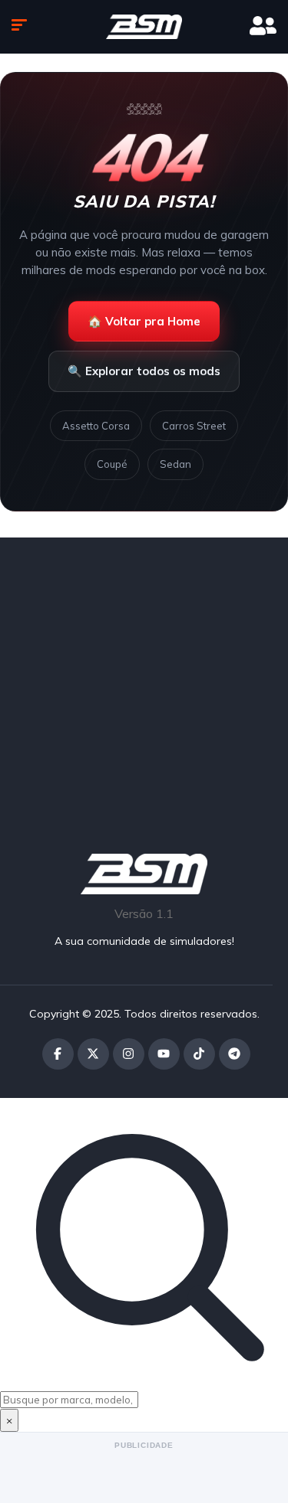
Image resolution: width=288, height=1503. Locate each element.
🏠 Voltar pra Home (144, 321)
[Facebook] (58, 1054)
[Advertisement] (144, 675)
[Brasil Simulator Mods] (144, 27)
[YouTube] (164, 1054)
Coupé (112, 464)
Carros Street (194, 426)
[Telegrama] (234, 1054)
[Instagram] (128, 1054)
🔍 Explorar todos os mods (144, 371)
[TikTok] (199, 1054)
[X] (93, 1054)
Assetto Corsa (96, 426)
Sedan (175, 464)
